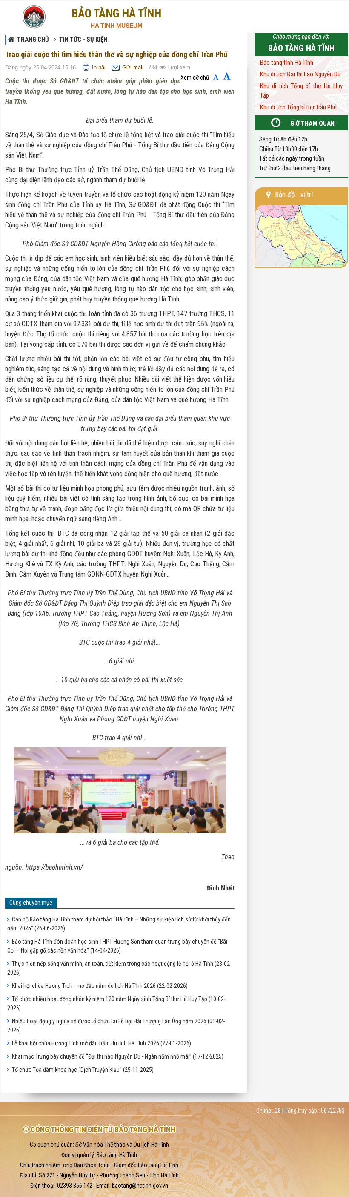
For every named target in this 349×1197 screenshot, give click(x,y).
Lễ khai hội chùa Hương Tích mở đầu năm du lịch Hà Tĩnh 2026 (101, 1043)
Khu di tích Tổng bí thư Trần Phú (298, 107)
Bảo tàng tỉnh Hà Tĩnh (286, 62)
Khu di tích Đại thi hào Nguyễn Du (300, 74)
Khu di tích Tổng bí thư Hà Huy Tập (301, 91)
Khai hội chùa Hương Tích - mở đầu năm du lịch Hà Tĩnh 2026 (100, 985)
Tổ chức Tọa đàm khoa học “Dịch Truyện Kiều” (83, 1069)
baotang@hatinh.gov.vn (140, 1185)
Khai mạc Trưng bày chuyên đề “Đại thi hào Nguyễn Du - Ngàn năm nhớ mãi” (117, 1056)
